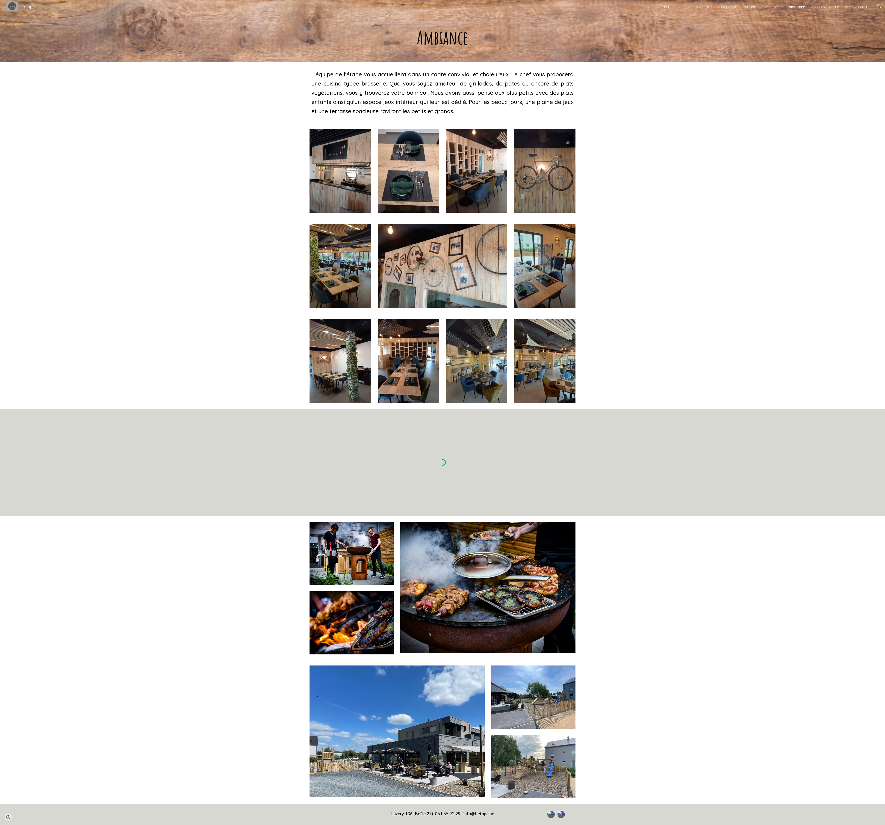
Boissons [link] (750, 6)
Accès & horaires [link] (858, 6)
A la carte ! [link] (704, 6)
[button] (879, 6)
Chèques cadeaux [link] (825, 6)
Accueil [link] (664, 6)
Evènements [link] (773, 6)
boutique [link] (683, 6)
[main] (442, 37)
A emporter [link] (727, 6)
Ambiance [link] (797, 6)
